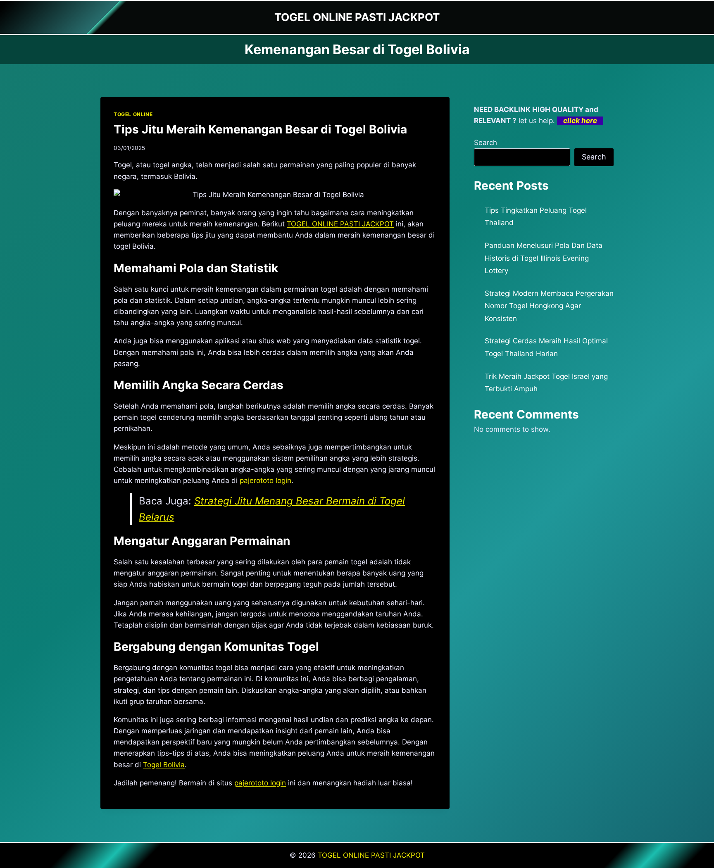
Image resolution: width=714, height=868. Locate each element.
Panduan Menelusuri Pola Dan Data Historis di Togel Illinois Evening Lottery (543, 258)
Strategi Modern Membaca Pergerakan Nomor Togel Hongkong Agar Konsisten (549, 306)
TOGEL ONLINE (133, 114)
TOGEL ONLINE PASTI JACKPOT (371, 855)
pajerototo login (260, 783)
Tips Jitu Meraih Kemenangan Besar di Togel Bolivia (260, 129)
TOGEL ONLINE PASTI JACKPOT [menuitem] (340, 224)
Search (485, 142)
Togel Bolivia (164, 765)
